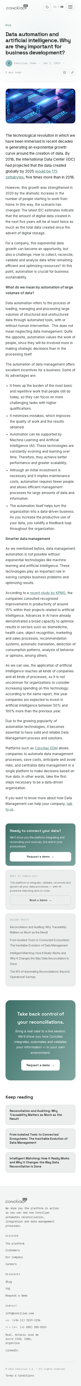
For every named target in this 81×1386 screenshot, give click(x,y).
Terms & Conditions (20, 1375)
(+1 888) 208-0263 (33, 1327)
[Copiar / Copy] (72, 72)
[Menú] (70, 7)
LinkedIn (12, 1350)
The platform (15, 1243)
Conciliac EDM (46, 748)
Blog (8, 25)
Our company (14, 1257)
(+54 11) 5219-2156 (26, 1320)
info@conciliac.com (20, 1313)
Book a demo (40, 900)
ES (55, 6)
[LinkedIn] (64, 72)
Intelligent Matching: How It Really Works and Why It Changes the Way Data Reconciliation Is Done (39, 958)
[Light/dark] (47, 7)
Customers (13, 1250)
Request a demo (40, 856)
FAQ (8, 1288)
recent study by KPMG (47, 593)
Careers (11, 1264)
